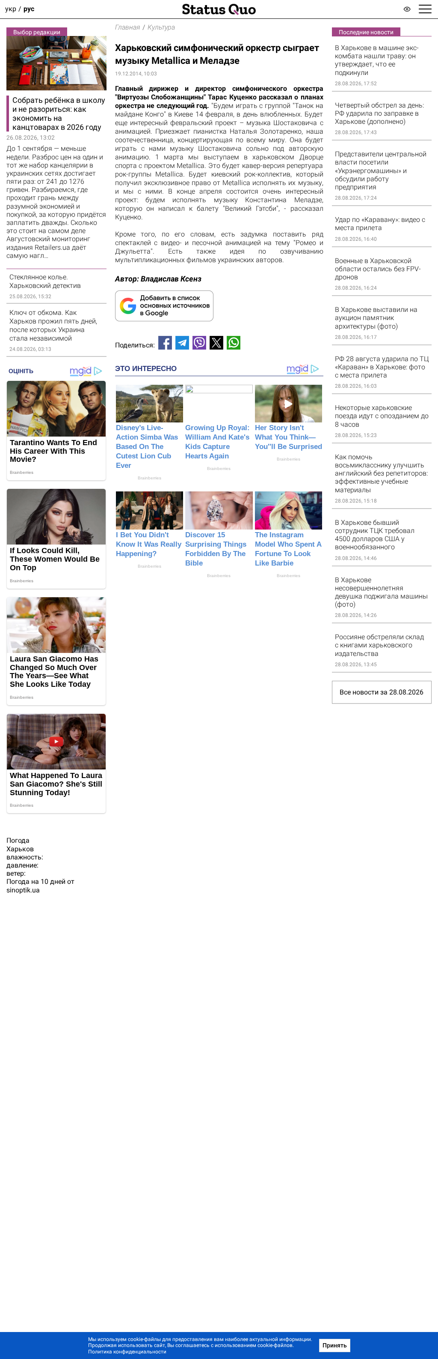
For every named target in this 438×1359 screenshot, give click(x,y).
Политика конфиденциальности (127, 1352)
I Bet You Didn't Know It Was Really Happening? (148, 544)
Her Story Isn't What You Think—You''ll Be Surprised (288, 437)
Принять (335, 1345)
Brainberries (149, 478)
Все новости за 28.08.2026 (381, 692)
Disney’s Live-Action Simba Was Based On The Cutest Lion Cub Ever (147, 447)
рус (29, 9)
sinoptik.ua (23, 890)
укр (10, 9)
